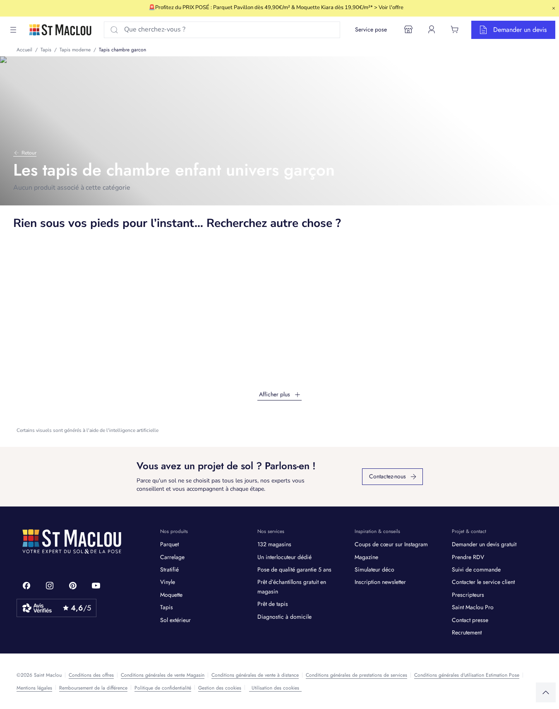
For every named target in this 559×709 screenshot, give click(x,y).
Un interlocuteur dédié (284, 557)
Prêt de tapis (272, 604)
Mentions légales (34, 688)
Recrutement (467, 632)
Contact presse (470, 620)
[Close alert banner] (554, 8)
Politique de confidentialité (162, 688)
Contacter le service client (483, 582)
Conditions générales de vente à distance (255, 675)
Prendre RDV (468, 557)
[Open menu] (13, 29)
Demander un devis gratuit (484, 544)
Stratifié (169, 569)
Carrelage (172, 557)
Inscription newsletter (380, 582)
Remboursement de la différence (93, 688)
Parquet (169, 544)
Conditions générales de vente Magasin (162, 675)
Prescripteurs (468, 595)
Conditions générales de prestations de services (356, 675)
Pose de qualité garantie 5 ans (294, 569)
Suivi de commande (476, 569)
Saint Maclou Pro (473, 607)
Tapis (166, 607)
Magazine (366, 557)
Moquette (171, 595)
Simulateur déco (374, 569)
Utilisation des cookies (275, 688)
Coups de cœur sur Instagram (391, 544)
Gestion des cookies (219, 688)
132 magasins (274, 544)
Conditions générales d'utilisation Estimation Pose (466, 675)
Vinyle (167, 582)
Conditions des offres (91, 675)
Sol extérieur (175, 620)
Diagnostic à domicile (284, 617)
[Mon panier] (454, 29)
